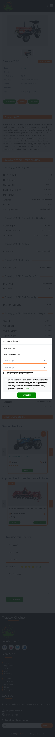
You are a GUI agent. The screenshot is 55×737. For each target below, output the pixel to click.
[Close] (50, 340)
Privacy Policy (28, 389)
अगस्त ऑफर (27, 395)
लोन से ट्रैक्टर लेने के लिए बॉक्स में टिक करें (20, 373)
